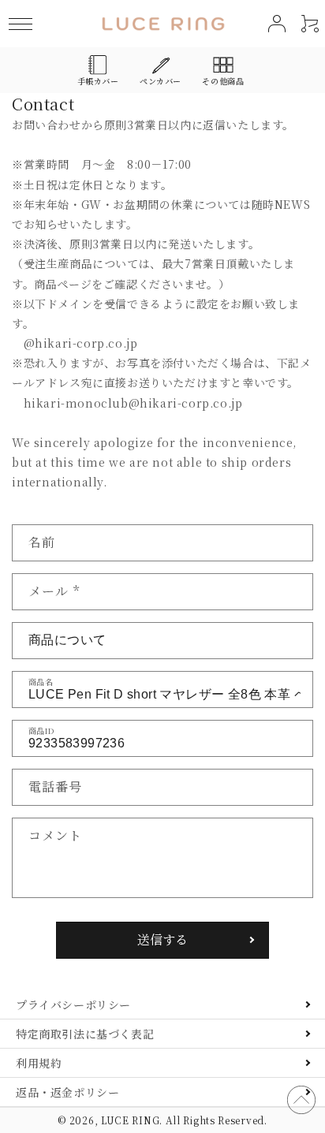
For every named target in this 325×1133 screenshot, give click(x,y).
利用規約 (39, 1063)
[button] (20, 24)
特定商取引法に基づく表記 (85, 1034)
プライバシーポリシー (73, 1004)
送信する (162, 939)
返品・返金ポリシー (67, 1092)
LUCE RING (130, 1120)
